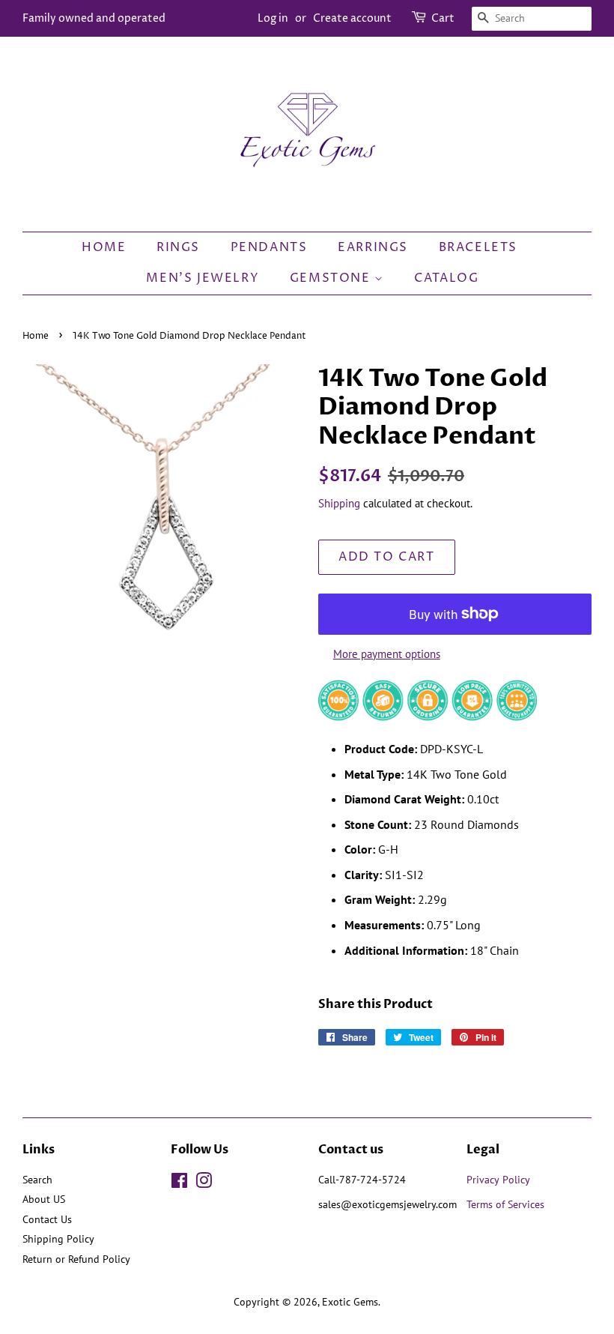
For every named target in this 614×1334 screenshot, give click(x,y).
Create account (352, 18)
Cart (443, 18)
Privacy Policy (498, 1179)
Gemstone (332, 278)
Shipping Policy (58, 1239)
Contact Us (47, 1219)
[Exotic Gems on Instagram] (203, 1183)
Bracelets (478, 247)
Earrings (373, 247)
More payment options (386, 654)
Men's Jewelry (202, 278)
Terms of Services (506, 1204)
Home (104, 247)
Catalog (446, 278)
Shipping (339, 503)
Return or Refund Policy (76, 1259)
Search (37, 1179)
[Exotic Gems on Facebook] (179, 1183)
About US (43, 1199)
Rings (178, 247)
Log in (273, 18)
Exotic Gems (350, 1302)
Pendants (269, 247)
